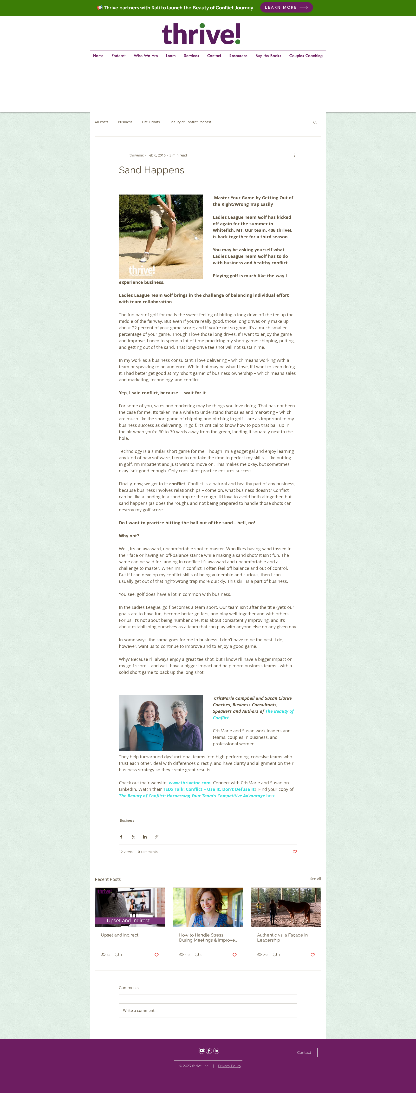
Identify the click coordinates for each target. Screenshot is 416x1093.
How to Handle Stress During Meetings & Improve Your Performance (207, 937)
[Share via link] (156, 836)
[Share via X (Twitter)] (133, 836)
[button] (315, 122)
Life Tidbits (151, 122)
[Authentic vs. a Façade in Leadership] (286, 907)
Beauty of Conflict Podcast (190, 122)
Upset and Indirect (119, 934)
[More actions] (294, 155)
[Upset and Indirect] (130, 907)
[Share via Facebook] (121, 836)
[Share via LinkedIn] (145, 836)
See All (315, 878)
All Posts (101, 122)
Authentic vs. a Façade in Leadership (282, 937)
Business (125, 122)
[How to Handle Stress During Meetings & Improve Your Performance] (208, 907)
